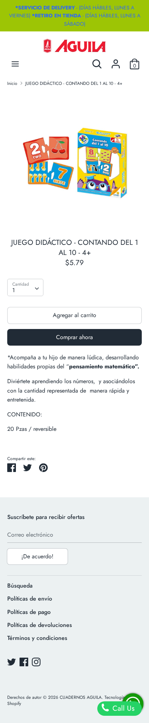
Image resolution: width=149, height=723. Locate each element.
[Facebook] (24, 662)
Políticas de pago (29, 612)
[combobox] (25, 287)
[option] (74, 159)
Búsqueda (20, 585)
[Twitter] (11, 662)
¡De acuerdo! (37, 556)
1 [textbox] (13, 290)
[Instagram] (36, 662)
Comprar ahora (74, 337)
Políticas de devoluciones (39, 625)
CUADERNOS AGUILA (81, 697)
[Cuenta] (115, 61)
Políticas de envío (29, 598)
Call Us (122, 708)
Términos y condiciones (37, 638)
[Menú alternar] (15, 64)
